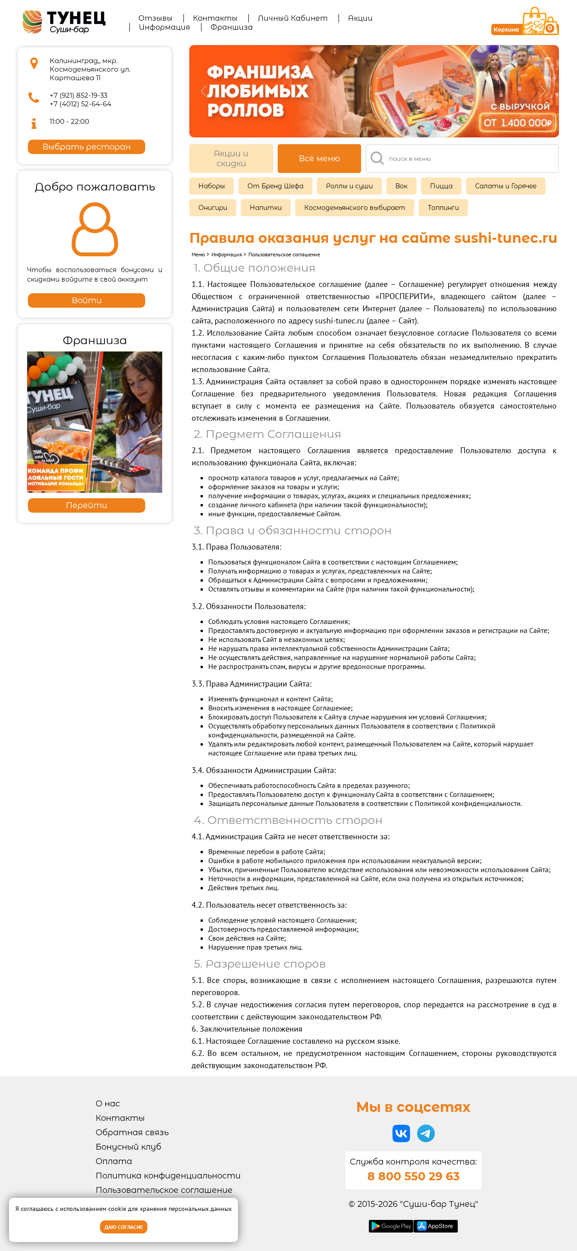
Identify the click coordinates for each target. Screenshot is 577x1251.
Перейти (86, 505)
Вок (401, 186)
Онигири (212, 208)
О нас (108, 1104)
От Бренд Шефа (275, 186)
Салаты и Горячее (505, 186)
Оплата (114, 1161)
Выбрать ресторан (86, 147)
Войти (87, 300)
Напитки (266, 208)
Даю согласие (124, 1227)
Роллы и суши (349, 186)
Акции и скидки (231, 158)
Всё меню (319, 159)
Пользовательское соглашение (164, 1190)
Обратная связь (132, 1132)
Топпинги (443, 208)
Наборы (211, 186)
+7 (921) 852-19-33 (78, 95)
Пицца (441, 186)
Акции (360, 18)
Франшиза (232, 27)
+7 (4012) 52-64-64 (80, 104)
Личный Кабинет (293, 18)
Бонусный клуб (128, 1147)
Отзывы (155, 18)
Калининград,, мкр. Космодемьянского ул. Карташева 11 (90, 69)
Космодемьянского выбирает (354, 208)
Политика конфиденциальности (168, 1176)
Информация (164, 27)
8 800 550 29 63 (413, 1176)
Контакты (215, 18)
